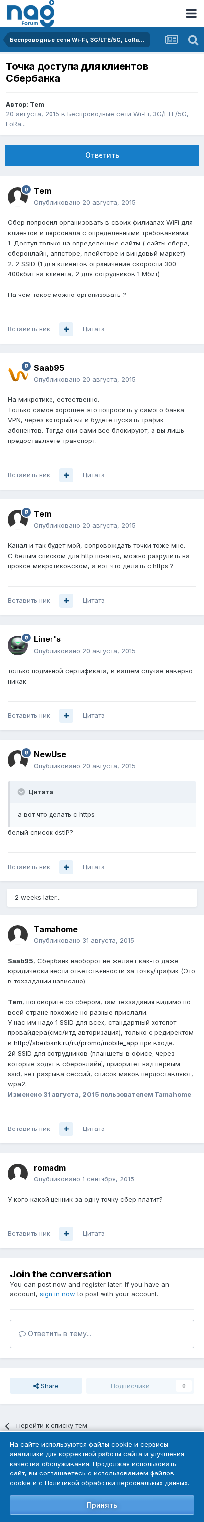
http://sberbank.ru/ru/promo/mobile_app (76, 1043)
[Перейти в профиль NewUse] (18, 760)
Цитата (94, 329)
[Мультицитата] (66, 329)
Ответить (102, 155)
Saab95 (49, 368)
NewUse (50, 754)
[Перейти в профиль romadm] (18, 1173)
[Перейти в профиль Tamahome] (18, 935)
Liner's (47, 639)
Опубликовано (85, 202)
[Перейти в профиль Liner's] (18, 645)
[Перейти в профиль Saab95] (18, 374)
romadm (50, 1168)
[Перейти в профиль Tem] (18, 197)
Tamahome (56, 929)
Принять (102, 1505)
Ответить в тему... (58, 1333)
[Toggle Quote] (22, 792)
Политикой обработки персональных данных (116, 1483)
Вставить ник (29, 329)
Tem (37, 104)
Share (49, 1386)
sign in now (57, 1294)
